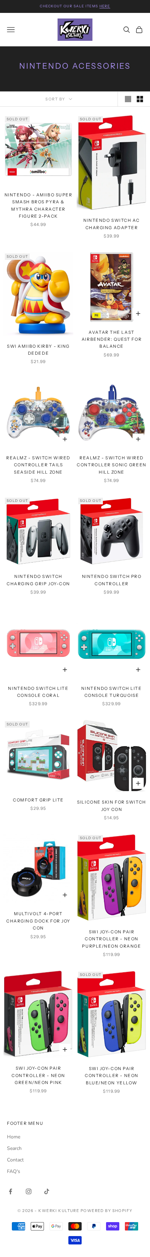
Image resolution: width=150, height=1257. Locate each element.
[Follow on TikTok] (46, 1191)
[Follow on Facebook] (10, 1191)
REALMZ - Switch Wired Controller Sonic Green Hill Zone (111, 465)
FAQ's (13, 1171)
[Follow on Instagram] (28, 1191)
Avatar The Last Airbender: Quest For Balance (112, 339)
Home (13, 1137)
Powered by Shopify (107, 1210)
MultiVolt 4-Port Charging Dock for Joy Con (38, 921)
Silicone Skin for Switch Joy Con (111, 805)
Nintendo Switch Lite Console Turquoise (111, 692)
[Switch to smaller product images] (140, 99)
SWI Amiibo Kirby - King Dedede (38, 350)
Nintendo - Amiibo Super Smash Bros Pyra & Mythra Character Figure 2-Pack (39, 205)
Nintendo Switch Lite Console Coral (38, 692)
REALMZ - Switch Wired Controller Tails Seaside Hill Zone (38, 465)
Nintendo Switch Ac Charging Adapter (111, 224)
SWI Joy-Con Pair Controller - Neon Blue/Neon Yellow (111, 1075)
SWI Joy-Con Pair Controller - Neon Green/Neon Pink (38, 1075)
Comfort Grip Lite (38, 800)
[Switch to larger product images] (128, 99)
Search (14, 1148)
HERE (104, 6)
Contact (15, 1160)
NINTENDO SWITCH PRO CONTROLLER (112, 580)
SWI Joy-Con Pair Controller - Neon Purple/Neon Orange (111, 939)
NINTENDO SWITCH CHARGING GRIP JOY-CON (38, 580)
